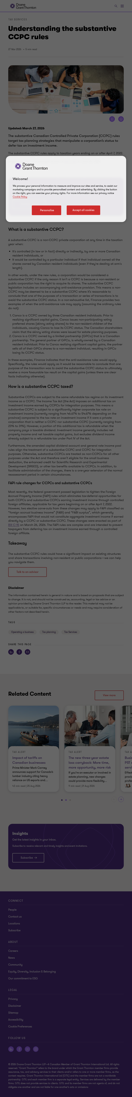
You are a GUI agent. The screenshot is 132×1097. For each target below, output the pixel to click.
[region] (66, 189)
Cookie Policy (20, 196)
